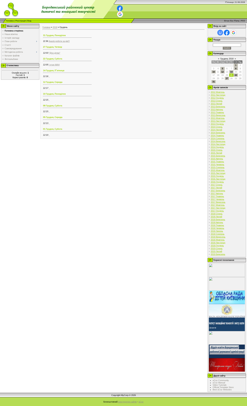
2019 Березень (218, 254)
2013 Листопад (218, 121)
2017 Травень (217, 196)
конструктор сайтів (127, 402)
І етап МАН (54, 65)
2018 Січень (216, 214)
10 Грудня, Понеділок (54, 94)
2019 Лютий (216, 251)
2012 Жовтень (218, 92)
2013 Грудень (217, 124)
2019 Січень (216, 248)
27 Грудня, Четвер (52, 47)
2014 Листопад (218, 144)
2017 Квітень (217, 193)
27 (227, 78)
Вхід (29, 21)
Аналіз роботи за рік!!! (59, 41)
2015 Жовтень (218, 170)
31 (213, 82)
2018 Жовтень (218, 240)
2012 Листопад (218, 95)
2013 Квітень (217, 109)
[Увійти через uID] (220, 33)
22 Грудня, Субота (52, 59)
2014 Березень (218, 132)
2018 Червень (217, 228)
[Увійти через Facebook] (120, 8)
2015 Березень (218, 156)
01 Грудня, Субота (52, 129)
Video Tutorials (220, 385)
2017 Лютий (216, 187)
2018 (55, 27)
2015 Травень (217, 161)
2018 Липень (217, 231)
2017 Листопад (218, 208)
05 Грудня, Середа (52, 117)
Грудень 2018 (226, 59)
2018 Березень (218, 219)
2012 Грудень (217, 98)
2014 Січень (216, 127)
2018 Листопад (218, 243)
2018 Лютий (216, 216)
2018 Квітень (217, 222)
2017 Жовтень (218, 205)
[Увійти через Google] (120, 14)
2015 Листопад (218, 173)
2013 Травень (217, 112)
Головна (10, 21)
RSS (243, 21)
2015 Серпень (217, 167)
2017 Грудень (217, 211)
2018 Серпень (217, 234)
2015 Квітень (217, 159)
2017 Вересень (218, 202)
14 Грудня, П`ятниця (53, 70)
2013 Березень (218, 106)
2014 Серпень (217, 138)
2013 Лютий (216, 104)
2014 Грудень (217, 147)
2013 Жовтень (218, 118)
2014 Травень (217, 135)
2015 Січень (216, 150)
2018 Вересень (218, 237)
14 (231, 72)
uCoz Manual (219, 382)
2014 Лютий (216, 130)
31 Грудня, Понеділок (54, 35)
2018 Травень (217, 225)
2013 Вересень (218, 115)
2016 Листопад (218, 179)
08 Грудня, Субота (52, 105)
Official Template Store (223, 387)
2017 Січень (216, 185)
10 (213, 72)
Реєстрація (20, 21)
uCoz (141, 402)
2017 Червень (217, 199)
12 (222, 72)
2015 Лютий (216, 153)
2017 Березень (218, 190)
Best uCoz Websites (222, 389)
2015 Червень (217, 164)
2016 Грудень (217, 182)
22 (236, 75)
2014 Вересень (218, 141)
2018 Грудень (217, 245)
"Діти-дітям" (54, 53)
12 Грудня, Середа (52, 82)
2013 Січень (216, 101)
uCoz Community (221, 380)
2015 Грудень (217, 176)
